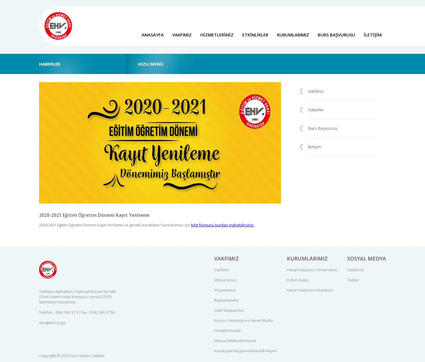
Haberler (316, 109)
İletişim (314, 146)
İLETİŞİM (373, 35)
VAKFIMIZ (182, 35)
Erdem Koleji (297, 279)
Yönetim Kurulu (227, 330)
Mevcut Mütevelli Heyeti (235, 340)
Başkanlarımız (226, 300)
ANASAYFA (153, 35)
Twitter (353, 279)
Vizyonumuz (225, 290)
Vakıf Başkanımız (229, 310)
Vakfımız (316, 91)
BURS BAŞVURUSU (336, 35)
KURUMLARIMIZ (293, 35)
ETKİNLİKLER (255, 35)
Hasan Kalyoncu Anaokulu (310, 290)
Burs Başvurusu (322, 128)
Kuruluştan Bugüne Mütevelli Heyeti (245, 350)
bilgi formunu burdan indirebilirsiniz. (222, 225)
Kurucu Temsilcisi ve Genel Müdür (244, 320)
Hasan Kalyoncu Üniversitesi (312, 269)
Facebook (355, 269)
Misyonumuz (225, 279)
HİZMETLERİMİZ (217, 35)
